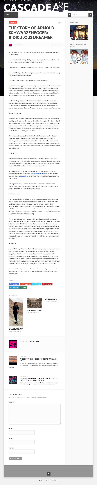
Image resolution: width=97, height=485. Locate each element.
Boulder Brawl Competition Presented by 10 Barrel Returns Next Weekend (38, 379)
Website (11, 448)
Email (11, 438)
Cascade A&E (18, 45)
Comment (12, 402)
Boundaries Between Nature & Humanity (16, 328)
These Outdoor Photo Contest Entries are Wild (38, 360)
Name (11, 429)
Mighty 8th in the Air (34, 310)
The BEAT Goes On (51, 299)
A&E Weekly (13, 22)
